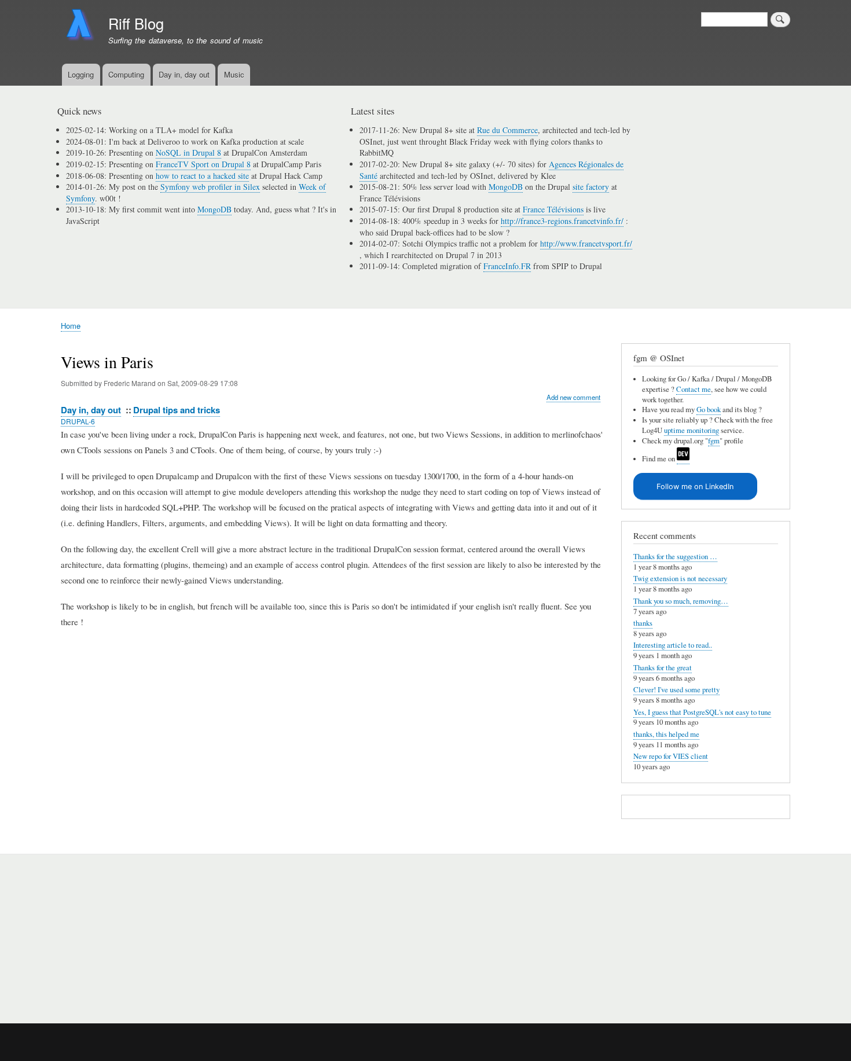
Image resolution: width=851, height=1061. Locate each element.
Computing (126, 74)
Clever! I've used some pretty (676, 690)
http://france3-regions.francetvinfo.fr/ (562, 220)
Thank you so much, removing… (680, 601)
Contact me (693, 389)
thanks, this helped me (666, 734)
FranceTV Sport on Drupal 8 (203, 164)
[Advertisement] (200, 932)
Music (234, 74)
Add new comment (573, 397)
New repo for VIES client (670, 756)
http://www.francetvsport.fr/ (586, 243)
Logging (81, 74)
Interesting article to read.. (672, 645)
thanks (642, 623)
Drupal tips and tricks (176, 409)
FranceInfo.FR (507, 265)
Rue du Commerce (507, 129)
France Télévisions (553, 209)
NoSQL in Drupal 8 (188, 152)
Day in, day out (184, 74)
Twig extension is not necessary (680, 578)
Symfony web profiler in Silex (210, 186)
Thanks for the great (662, 668)
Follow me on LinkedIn (694, 486)
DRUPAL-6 (78, 421)
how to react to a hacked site (202, 175)
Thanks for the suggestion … (675, 556)
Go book (708, 409)
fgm (714, 441)
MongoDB (214, 209)
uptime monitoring (691, 430)
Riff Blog (136, 23)
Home (70, 325)
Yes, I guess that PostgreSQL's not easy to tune (702, 712)
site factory (591, 186)
